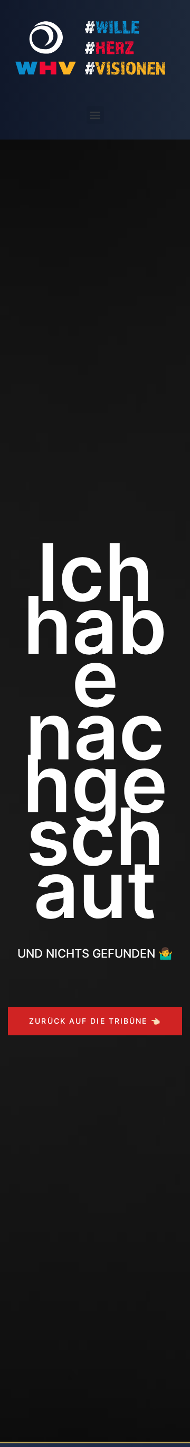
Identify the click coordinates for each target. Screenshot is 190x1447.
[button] (95, 115)
